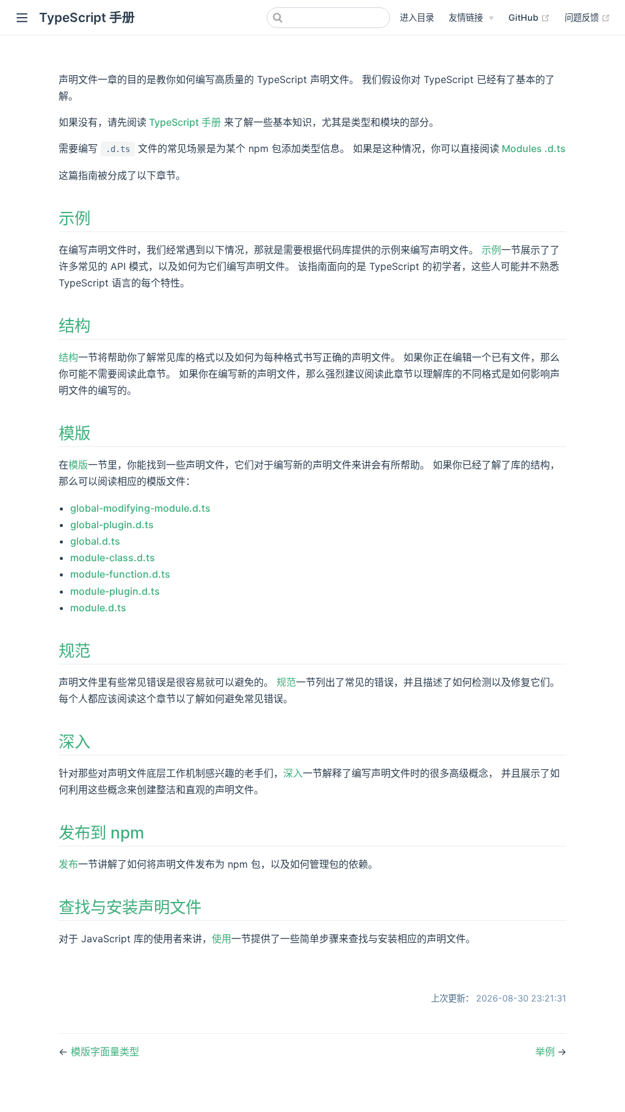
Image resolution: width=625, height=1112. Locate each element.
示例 (74, 218)
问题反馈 (587, 17)
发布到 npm (101, 832)
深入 (74, 741)
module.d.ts (98, 607)
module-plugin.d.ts (115, 591)
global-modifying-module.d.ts (140, 508)
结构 (74, 325)
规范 (74, 650)
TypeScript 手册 (183, 122)
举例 (546, 1051)
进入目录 (417, 17)
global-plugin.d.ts (112, 524)
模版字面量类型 (105, 1051)
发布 (68, 864)
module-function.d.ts (120, 574)
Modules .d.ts (532, 148)
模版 (74, 433)
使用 (221, 938)
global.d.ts (95, 541)
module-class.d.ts (112, 557)
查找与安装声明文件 (130, 907)
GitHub (529, 17)
